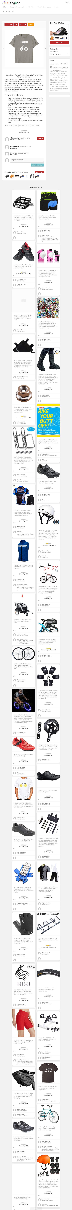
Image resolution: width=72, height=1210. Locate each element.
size (55, 86)
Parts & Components (44, 7)
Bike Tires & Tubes (21, 172)
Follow (40, 139)
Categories (54, 51)
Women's (55, 90)
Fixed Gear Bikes (21, 423)
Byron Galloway (46, 1052)
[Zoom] (21, 24)
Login (67, 2)
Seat (63, 84)
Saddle (56, 84)
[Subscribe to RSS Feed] (9, 11)
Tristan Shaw (20, 232)
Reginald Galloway (22, 376)
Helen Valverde (46, 288)
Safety (60, 84)
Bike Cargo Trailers (22, 635)
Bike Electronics (46, 340)
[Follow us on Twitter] (6, 11)
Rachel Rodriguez (22, 634)
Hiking (57, 75)
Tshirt (37, 125)
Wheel (66, 88)
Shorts (52, 86)
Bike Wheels (20, 681)
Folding (52, 74)
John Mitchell (20, 1151)
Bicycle (64, 63)
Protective (60, 82)
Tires (32, 125)
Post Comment (37, 165)
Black (65, 67)
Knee (51, 78)
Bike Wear (31, 7)
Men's (16, 125)
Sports (62, 87)
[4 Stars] (25, 130)
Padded (52, 82)
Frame (56, 74)
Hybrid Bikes (20, 734)
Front (59, 74)
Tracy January (21, 767)
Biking (61, 68)
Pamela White (21, 474)
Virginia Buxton (46, 604)
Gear (63, 73)
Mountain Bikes (21, 233)
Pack (65, 80)
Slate (27, 125)
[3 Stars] (24, 130)
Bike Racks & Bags (22, 476)
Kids (66, 76)
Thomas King (45, 551)
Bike (6, 125)
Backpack (58, 64)
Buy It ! (31, 24)
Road (52, 84)
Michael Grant (46, 952)
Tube (51, 88)
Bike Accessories (46, 231)
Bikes (5, 7)
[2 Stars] (23, 130)
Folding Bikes (45, 605)
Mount (65, 78)
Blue (51, 71)
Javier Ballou (20, 1054)
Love (10, 125)
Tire (66, 87)
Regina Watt (45, 395)
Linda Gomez (45, 454)
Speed (58, 87)
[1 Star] (22, 130)
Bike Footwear (21, 280)
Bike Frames (20, 378)
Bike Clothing (20, 331)
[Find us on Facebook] (3, 11)
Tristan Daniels (21, 279)
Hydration (61, 75)
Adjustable (52, 64)
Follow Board (39, 172)
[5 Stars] (26, 130)
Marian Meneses (21, 329)
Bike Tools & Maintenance (49, 455)
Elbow (62, 71)
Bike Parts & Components (49, 1101)
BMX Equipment (46, 552)
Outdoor (61, 80)
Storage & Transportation (18, 7)
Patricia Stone (46, 230)
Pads (55, 82)
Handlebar (52, 75)
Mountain (22, 125)
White (51, 90)
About (56, 7)
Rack (64, 82)
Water (55, 88)
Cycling (56, 70)
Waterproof (60, 88)
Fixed (65, 71)
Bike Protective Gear (47, 289)
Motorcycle (60, 78)
